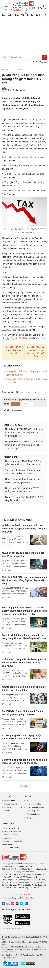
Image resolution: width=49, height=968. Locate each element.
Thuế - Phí (19, 15)
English (38, 8)
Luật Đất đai (40, 955)
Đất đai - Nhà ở (33, 15)
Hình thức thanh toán (12, 831)
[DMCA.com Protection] (27, 965)
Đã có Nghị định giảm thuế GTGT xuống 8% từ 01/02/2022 (22, 490)
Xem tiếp (25, 786)
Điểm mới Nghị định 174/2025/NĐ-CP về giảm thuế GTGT (24, 499)
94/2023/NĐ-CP (18, 326)
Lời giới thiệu (9, 800)
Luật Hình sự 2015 (9, 958)
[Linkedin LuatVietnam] (26, 904)
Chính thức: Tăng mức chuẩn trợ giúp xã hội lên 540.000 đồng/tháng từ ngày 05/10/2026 (24, 662)
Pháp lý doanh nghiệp (35, 807)
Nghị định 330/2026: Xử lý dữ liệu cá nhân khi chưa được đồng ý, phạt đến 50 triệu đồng (24, 580)
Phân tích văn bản (34, 804)
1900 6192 (13, 347)
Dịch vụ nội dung (33, 814)
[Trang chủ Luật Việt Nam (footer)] (24, 857)
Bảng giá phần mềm (12, 828)
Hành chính (6, 15)
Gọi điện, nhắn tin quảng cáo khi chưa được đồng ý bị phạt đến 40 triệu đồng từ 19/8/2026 (24, 528)
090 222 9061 (35, 347)
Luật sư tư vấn (33, 353)
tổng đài (13, 353)
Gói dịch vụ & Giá (26, 7)
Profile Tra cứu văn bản (13, 807)
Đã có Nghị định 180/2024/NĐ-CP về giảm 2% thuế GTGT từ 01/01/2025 (23, 463)
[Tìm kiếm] (44, 57)
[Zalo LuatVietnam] (8, 904)
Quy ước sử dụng (11, 835)
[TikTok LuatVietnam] (17, 904)
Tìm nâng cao (41, 62)
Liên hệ (7, 811)
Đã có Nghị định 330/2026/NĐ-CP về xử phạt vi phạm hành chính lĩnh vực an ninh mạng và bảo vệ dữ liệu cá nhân (24, 610)
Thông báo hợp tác (12, 848)
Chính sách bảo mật (12, 838)
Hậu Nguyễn (20, 90)
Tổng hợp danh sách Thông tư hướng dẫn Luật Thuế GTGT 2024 (24, 472)
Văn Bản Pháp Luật (9, 955)
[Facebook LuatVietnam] (3, 904)
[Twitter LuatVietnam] (21, 904)
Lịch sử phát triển (11, 804)
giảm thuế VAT (17, 410)
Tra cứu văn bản (33, 800)
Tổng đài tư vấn (33, 818)
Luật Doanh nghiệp (26, 955)
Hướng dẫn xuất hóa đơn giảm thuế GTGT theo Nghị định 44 (23, 481)
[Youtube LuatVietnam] (12, 904)
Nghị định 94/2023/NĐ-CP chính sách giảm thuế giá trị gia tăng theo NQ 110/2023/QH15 (24, 432)
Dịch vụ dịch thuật (34, 811)
